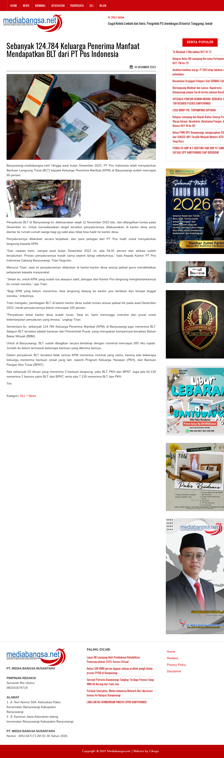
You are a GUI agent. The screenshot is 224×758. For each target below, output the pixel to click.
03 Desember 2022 (145, 67)
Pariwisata (77, 5)
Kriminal (40, 5)
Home (13, 5)
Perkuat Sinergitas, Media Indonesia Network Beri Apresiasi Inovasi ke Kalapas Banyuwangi (120, 693)
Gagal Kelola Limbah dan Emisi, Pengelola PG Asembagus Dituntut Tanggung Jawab (160, 23)
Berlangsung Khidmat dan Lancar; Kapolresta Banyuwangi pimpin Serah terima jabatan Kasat (198, 89)
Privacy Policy (176, 664)
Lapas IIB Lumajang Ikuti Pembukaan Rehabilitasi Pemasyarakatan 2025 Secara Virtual (113, 659)
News (26, 5)
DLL (91, 5)
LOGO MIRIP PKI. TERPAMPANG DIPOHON (194, 110)
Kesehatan (58, 5)
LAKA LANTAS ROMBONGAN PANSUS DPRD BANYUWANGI (117, 702)
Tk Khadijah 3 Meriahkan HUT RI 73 (192, 52)
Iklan (103, 5)
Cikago (154, 751)
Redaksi (172, 658)
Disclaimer (174, 671)
